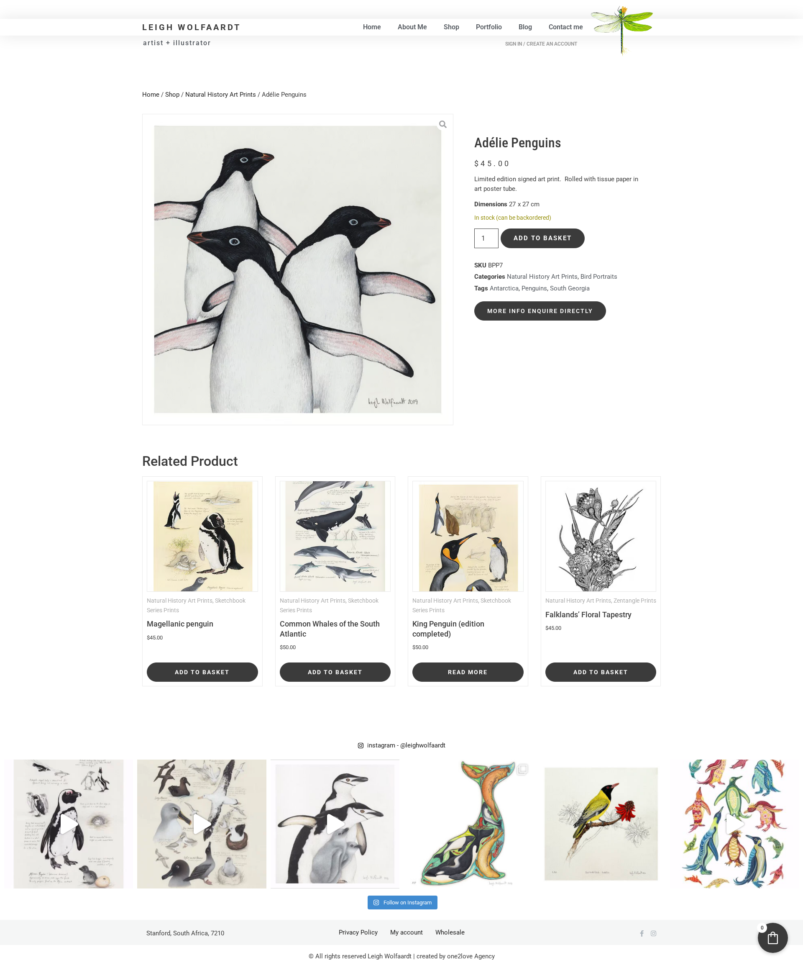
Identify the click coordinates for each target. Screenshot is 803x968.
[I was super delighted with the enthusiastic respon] (201, 824)
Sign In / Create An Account (541, 44)
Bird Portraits (599, 276)
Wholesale (450, 932)
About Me (412, 27)
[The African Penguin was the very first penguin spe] (68, 824)
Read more (468, 672)
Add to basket (543, 238)
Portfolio (489, 27)
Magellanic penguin (180, 623)
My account (406, 932)
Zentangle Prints (635, 600)
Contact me (566, 27)
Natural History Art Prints (220, 94)
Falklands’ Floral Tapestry (588, 614)
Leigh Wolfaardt (191, 27)
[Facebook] (642, 933)
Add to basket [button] (202, 672)
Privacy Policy (358, 932)
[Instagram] (653, 933)
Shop (451, 27)
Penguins (534, 288)
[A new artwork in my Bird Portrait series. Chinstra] (335, 824)
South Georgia (570, 288)
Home (372, 27)
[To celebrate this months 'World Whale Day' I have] (468, 824)
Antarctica (504, 288)
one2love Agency (471, 956)
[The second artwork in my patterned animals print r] (734, 824)
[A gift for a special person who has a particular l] (601, 824)
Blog (525, 27)
